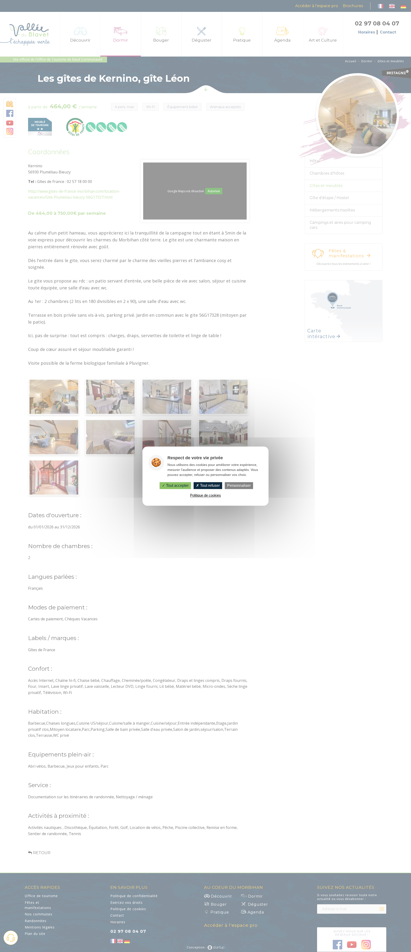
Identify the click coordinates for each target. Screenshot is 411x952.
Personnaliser (239, 485)
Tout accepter (177, 485)
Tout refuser (209, 485)
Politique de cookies (205, 495)
